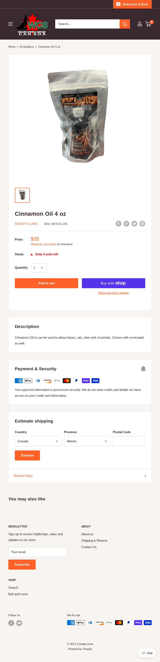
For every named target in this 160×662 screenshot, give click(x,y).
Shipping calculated (43, 244)
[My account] (140, 24)
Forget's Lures (26, 224)
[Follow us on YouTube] (19, 623)
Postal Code (122, 432)
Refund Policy (23, 475)
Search (13, 587)
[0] (148, 23)
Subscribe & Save (135, 4)
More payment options (113, 292)
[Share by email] (142, 224)
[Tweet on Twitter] (134, 224)
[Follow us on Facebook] (11, 623)
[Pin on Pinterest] (126, 224)
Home (11, 46)
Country (21, 432)
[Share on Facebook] (118, 224)
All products (27, 46)
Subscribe (22, 564)
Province (70, 432)
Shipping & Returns (94, 540)
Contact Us (89, 547)
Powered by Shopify (80, 649)
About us (87, 534)
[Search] (125, 24)
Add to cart (46, 283)
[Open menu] (10, 24)
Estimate (27, 455)
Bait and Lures (18, 594)
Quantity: (21, 267)
